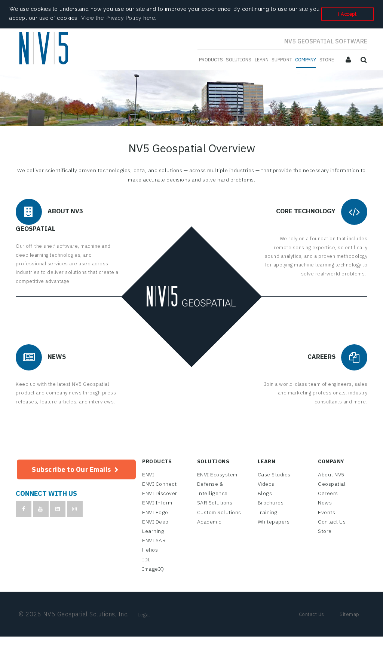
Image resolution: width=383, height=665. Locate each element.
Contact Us (332, 521)
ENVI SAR (154, 540)
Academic (209, 521)
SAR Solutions (215, 502)
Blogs (265, 493)
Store (325, 531)
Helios (150, 549)
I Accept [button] (347, 14)
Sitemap (349, 614)
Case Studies (274, 474)
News (57, 357)
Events (326, 512)
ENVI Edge (155, 512)
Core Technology (305, 211)
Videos (266, 484)
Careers (321, 357)
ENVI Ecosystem (217, 474)
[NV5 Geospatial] (45, 49)
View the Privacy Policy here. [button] (118, 18)
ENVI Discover (159, 493)
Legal (144, 614)
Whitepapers (274, 521)
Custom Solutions (219, 512)
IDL (146, 559)
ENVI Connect (159, 484)
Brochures (271, 502)
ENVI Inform (157, 502)
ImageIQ (153, 568)
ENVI (148, 474)
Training (268, 512)
